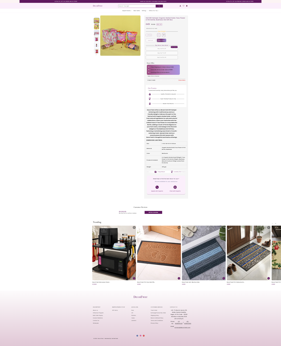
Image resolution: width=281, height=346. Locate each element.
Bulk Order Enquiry (98, 315)
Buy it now (161, 40)
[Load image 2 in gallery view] (96, 26)
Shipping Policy (155, 315)
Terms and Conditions (157, 320)
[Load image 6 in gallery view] (96, 51)
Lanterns (133, 320)
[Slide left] (96, 16)
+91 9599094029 (178, 322)
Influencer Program (98, 313)
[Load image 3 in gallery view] (96, 32)
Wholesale (96, 323)
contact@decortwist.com (182, 327)
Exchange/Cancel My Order (158, 313)
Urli (132, 313)
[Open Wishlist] (183, 5)
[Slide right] (96, 55)
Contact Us (96, 320)
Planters (133, 315)
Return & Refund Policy (157, 318)
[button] (186, 5)
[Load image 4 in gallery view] (96, 38)
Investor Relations (98, 318)
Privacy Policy (154, 323)
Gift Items (115, 310)
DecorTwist (101, 338)
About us (95, 310)
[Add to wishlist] (164, 35)
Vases (133, 318)
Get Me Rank (115, 338)
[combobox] (140, 6)
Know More (182, 80)
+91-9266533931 (187, 322)
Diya (132, 310)
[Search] (159, 6)
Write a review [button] (153, 212)
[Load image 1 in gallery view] (96, 20)
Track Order (154, 310)
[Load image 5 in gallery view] (96, 45)
